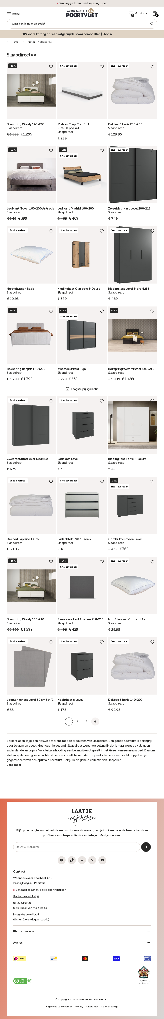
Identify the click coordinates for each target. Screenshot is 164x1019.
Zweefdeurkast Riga (71, 369)
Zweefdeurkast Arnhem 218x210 (80, 619)
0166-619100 (22, 903)
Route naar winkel (24, 896)
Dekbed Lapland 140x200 (25, 539)
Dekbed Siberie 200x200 (125, 124)
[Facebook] (82, 860)
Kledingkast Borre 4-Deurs (127, 459)
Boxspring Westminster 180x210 (131, 369)
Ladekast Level (67, 459)
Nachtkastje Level (70, 700)
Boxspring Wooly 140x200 (25, 124)
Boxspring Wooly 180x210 (25, 619)
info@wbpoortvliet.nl (26, 914)
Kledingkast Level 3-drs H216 (128, 289)
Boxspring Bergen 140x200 (26, 369)
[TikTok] (72, 860)
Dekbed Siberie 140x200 (125, 700)
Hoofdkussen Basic (20, 289)
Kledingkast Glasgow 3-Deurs (78, 289)
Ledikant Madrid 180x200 (75, 208)
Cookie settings (109, 1006)
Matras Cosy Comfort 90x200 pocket (73, 126)
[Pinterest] (92, 860)
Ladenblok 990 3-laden (74, 539)
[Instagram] (62, 860)
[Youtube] (102, 860)
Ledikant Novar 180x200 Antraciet (31, 208)
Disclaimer (92, 1006)
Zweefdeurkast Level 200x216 (129, 208)
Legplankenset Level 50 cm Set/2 (30, 700)
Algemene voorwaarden (59, 1006)
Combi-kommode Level (125, 539)
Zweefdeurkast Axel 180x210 (27, 459)
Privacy (79, 1006)
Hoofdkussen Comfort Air (126, 619)
